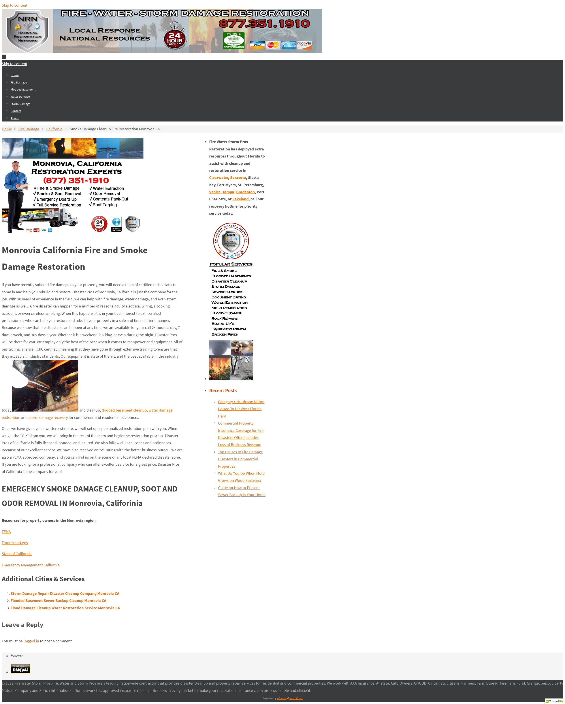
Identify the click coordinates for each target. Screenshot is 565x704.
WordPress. (296, 698)
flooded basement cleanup (124, 410)
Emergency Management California (31, 564)
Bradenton (245, 191)
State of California (17, 553)
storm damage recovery (48, 417)
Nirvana (281, 698)
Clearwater (218, 177)
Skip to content (14, 5)
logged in (31, 640)
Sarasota (238, 177)
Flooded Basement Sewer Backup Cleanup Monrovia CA (58, 600)
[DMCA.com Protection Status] (20, 672)
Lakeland (240, 198)
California (54, 128)
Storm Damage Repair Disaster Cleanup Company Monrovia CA (65, 593)
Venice (214, 191)
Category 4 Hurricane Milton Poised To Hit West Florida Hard (241, 409)
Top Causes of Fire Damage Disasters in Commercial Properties (240, 459)
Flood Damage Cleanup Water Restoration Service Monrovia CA (65, 607)
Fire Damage (28, 128)
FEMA (6, 531)
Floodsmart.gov (15, 542)
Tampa (228, 191)
